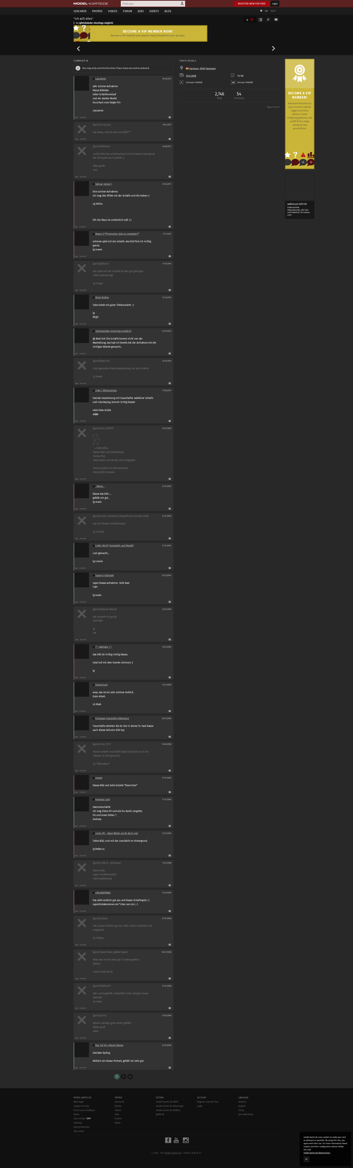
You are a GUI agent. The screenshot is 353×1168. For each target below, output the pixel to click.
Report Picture (273, 107)
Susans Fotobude (104, 575)
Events (154, 11)
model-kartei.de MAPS (167, 1102)
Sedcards (80, 11)
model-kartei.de (173, 1153)
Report (83, 117)
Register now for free (252, 3)
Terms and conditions (84, 1110)
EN (266, 11)
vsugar (98, 777)
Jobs (141, 11)
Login (275, 3)
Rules (76, 1114)
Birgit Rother (102, 297)
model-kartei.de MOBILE (168, 1110)
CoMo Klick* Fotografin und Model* (114, 545)
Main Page (79, 1102)
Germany (194, 68)
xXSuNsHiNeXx (103, 892)
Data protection (81, 1127)
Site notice (79, 1131)
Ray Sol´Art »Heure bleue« (109, 1045)
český (241, 1110)
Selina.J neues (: (103, 184)
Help (273, 11)
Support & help (81, 1106)
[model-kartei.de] (91, 3)
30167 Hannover (208, 68)
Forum (127, 11)
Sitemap (78, 1122)
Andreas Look (102, 799)
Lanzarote (100, 78)
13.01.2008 (191, 76)
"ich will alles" (83, 18)
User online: (82, 1118)
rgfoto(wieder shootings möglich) (96, 23)
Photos (97, 11)
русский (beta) (245, 1114)
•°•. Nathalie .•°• (103, 647)
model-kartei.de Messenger (170, 1106)
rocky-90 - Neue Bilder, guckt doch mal (116, 833)
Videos (112, 11)
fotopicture (101, 684)
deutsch (242, 1102)
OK (306, 1159)
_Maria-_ (100, 486)
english (242, 1106)
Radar (118, 1122)
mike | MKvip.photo (106, 390)
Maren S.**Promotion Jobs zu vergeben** (117, 233)
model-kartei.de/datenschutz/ (317, 1153)
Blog (168, 11)
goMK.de (160, 1114)
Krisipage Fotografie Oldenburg (112, 718)
